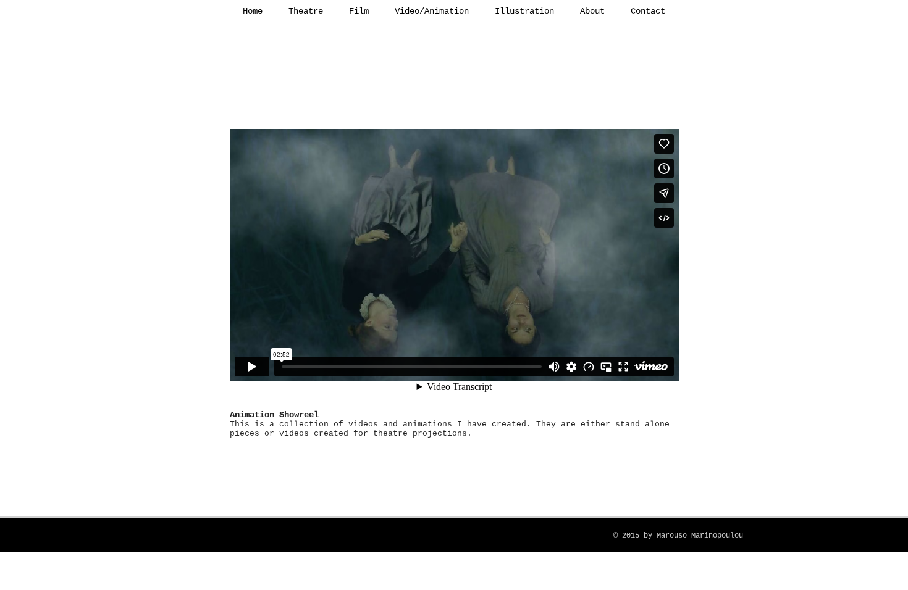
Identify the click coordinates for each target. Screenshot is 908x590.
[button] (305, 11)
